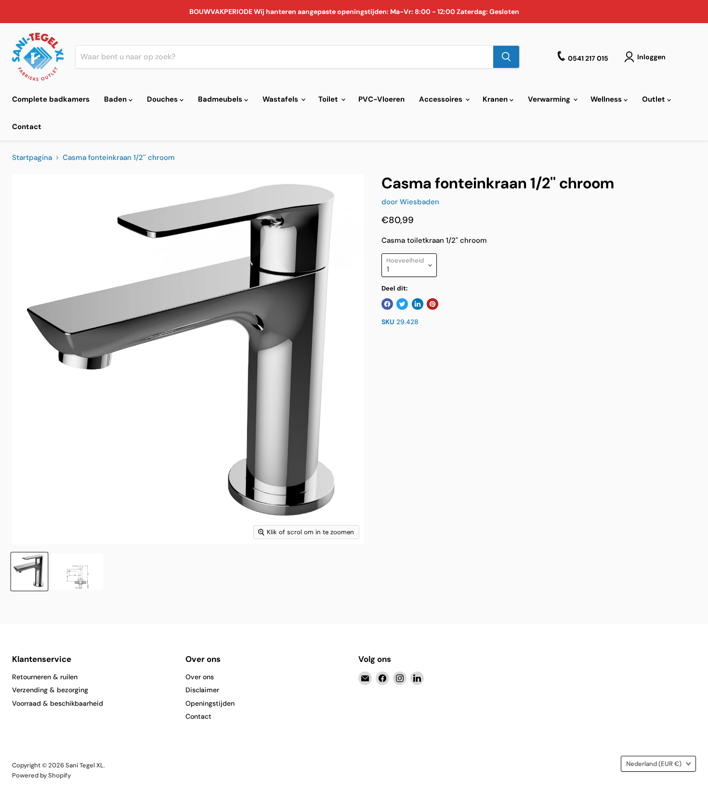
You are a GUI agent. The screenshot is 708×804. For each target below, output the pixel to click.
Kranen (496, 99)
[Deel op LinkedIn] (417, 304)
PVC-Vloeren (381, 99)
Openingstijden (210, 703)
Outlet (654, 99)
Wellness (607, 99)
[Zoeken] (506, 57)
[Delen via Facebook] (387, 304)
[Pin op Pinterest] (432, 304)
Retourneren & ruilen (45, 676)
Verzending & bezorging (50, 689)
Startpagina (32, 158)
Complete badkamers (51, 99)
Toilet (329, 99)
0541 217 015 (588, 58)
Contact (26, 127)
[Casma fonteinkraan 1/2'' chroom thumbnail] (29, 572)
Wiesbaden (419, 202)
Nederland (654, 764)
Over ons (199, 676)
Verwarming (550, 99)
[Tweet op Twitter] (402, 304)
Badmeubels (221, 99)
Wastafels (281, 99)
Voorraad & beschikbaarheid (57, 703)
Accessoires (441, 99)
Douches (163, 99)
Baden (116, 99)
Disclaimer (202, 689)
